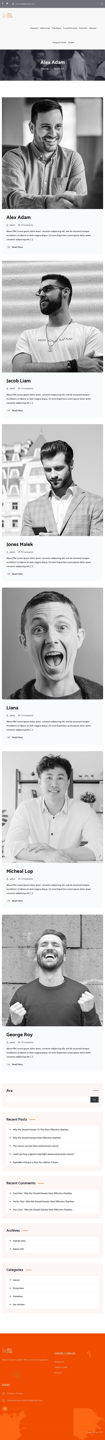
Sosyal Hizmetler (70, 28)
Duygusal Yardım (60, 42)
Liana (12, 708)
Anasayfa (34, 28)
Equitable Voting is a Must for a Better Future (35, 1162)
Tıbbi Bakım (56, 28)
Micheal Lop (19, 871)
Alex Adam (18, 217)
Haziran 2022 (19, 1241)
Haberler (93, 28)
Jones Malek (19, 544)
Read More (17, 247)
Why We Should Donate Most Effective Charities (37, 1138)
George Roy (19, 1035)
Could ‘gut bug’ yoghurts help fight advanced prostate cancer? (43, 1154)
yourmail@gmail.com (24, 3)
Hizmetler (83, 28)
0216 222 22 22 (19, 1408)
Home (45, 68)
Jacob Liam (18, 381)
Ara (9, 1090)
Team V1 (59, 68)
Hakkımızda (45, 28)
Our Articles (19, 1304)
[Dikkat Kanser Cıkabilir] (7, 15)
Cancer (16, 1280)
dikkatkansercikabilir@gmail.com (24, 1400)
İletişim (71, 42)
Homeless (18, 1296)
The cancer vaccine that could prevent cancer (36, 1146)
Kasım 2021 (18, 1249)
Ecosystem (18, 1288)
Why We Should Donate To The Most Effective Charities (41, 1130)
